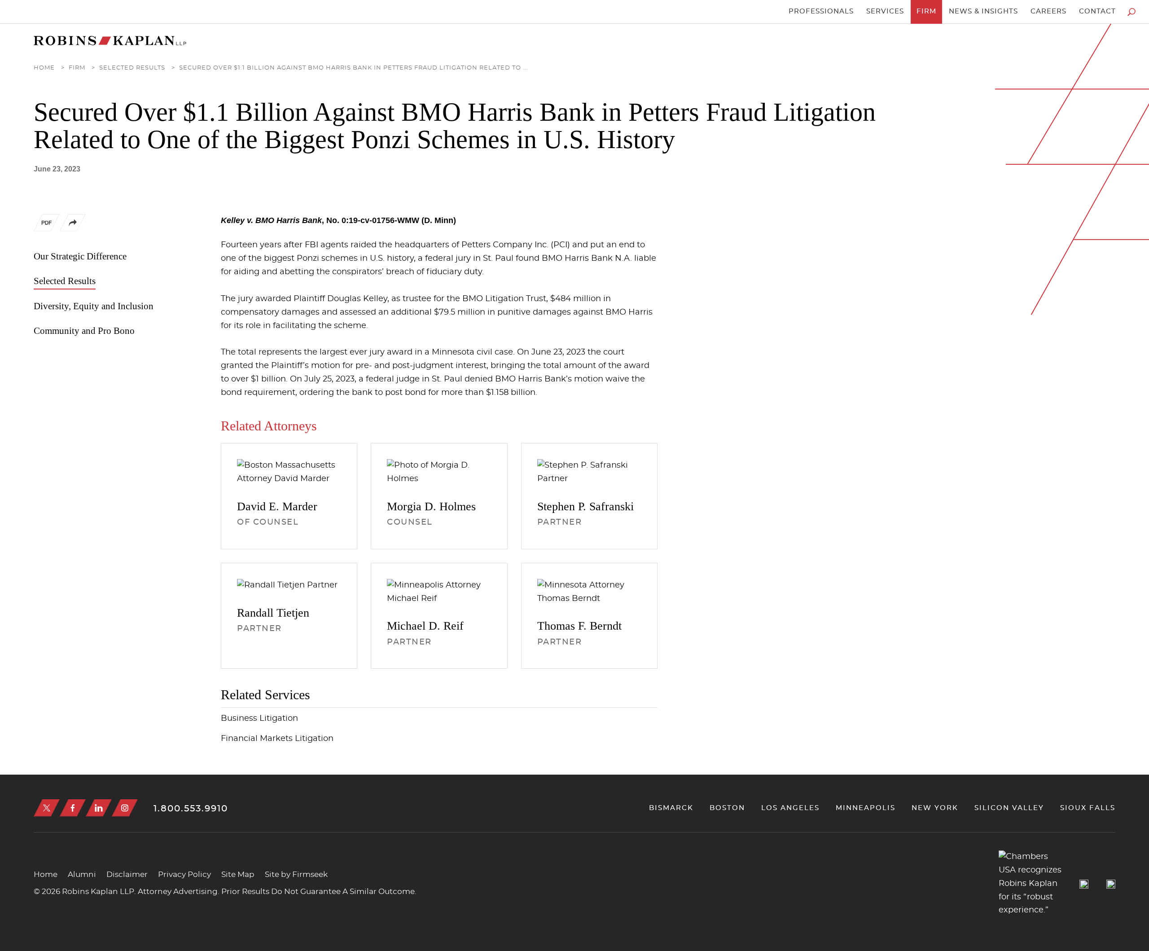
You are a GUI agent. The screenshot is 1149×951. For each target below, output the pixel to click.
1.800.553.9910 (190, 808)
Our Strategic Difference (80, 256)
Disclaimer (127, 874)
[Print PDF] (47, 225)
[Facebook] (73, 808)
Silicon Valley (1009, 808)
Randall (273, 612)
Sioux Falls (1087, 808)
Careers (1048, 11)
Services (885, 11)
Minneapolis (865, 808)
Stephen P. (585, 506)
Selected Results (132, 68)
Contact (1097, 11)
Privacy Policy (184, 874)
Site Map (237, 874)
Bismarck (671, 808)
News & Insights (983, 11)
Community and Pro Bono (84, 330)
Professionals (821, 11)
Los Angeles (790, 808)
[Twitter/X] (47, 808)
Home (44, 68)
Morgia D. (431, 506)
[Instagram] (125, 808)
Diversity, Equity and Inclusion (93, 306)
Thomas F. (579, 625)
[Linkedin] (99, 808)
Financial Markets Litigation (277, 739)
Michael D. (425, 625)
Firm (926, 11)
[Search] (1131, 12)
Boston (727, 808)
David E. (277, 506)
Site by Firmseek (296, 874)
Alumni (82, 874)
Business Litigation (259, 718)
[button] (73, 229)
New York (935, 808)
